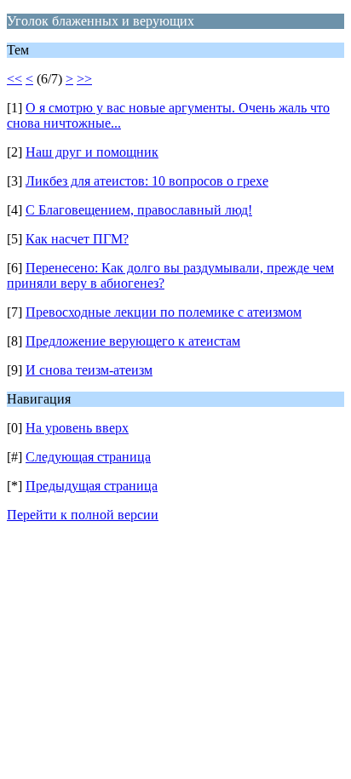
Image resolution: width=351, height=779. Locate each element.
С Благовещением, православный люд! (139, 210)
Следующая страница (88, 457)
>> (84, 79)
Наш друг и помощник (92, 152)
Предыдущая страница (92, 485)
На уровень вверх (77, 428)
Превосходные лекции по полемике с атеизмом (164, 312)
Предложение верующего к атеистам (133, 341)
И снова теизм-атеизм (89, 370)
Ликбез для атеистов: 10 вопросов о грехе (147, 181)
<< (14, 79)
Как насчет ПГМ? (77, 239)
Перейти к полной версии (82, 514)
